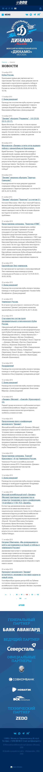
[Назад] (6, 595)
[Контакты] (3, 8)
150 (20, 598)
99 (21, 594)
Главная (4, 62)
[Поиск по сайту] (9, 8)
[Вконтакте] (26, 14)
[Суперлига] (21, 3)
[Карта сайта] (6, 8)
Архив (22, 605)
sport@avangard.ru (34, 741)
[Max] (30, 14)
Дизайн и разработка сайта (14, 751)
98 (16, 594)
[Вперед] (25, 599)
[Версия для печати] (12, 8)
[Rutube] (39, 15)
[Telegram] (34, 14)
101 (32, 594)
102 (38, 594)
